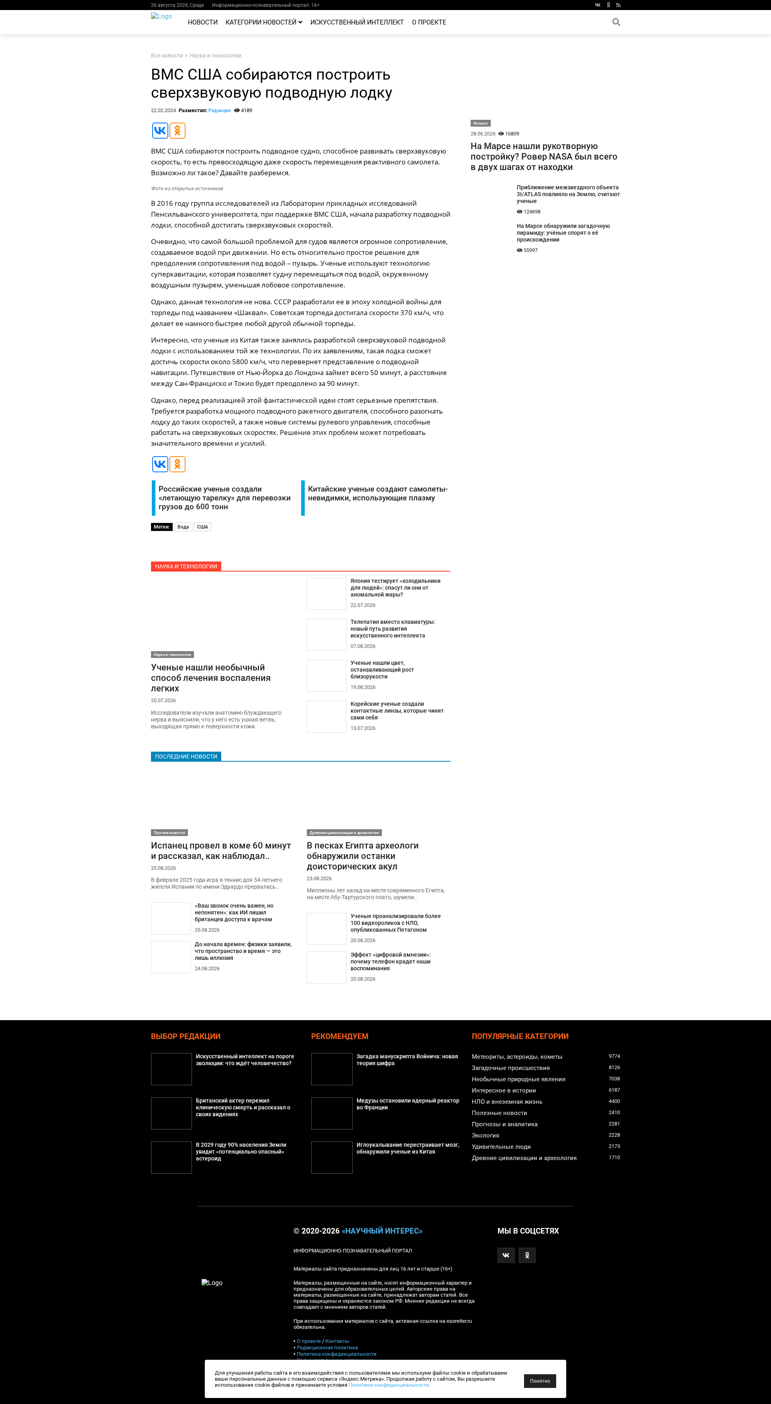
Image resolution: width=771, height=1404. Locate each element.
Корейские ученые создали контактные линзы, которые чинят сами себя (397, 711)
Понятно (540, 1381)
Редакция (219, 110)
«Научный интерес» (382, 1231)
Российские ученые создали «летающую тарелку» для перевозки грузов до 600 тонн (225, 498)
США (202, 527)
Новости (203, 22)
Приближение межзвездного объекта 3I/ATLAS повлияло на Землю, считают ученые (568, 194)
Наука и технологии (215, 55)
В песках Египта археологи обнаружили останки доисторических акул (363, 855)
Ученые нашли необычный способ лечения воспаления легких (211, 677)
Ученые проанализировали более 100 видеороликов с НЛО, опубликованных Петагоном (396, 923)
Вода (183, 527)
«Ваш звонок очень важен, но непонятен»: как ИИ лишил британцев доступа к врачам (234, 912)
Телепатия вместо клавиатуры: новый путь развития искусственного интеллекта (393, 629)
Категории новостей (261, 22)
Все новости (167, 55)
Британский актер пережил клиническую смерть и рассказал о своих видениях (243, 1107)
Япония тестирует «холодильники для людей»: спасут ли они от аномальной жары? (396, 588)
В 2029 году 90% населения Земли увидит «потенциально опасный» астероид (241, 1152)
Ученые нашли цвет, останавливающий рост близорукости (382, 670)
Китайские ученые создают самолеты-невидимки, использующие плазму (378, 493)
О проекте (429, 22)
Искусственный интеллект (357, 22)
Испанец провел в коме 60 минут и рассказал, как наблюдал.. (221, 850)
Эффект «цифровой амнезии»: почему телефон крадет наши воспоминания (391, 961)
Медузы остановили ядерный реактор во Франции (408, 1104)
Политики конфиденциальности (389, 1385)
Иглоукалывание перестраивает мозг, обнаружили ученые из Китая (408, 1148)
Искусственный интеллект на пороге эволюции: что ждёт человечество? (245, 1060)
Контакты (337, 1341)
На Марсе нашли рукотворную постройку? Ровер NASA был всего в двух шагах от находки (544, 156)
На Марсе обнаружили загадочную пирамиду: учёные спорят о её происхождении (563, 233)
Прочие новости (169, 832)
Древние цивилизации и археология (344, 832)
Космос (480, 123)
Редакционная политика (327, 1348)
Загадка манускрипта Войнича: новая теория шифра (407, 1060)
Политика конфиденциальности (337, 1354)
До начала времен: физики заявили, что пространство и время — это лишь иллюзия (243, 951)
